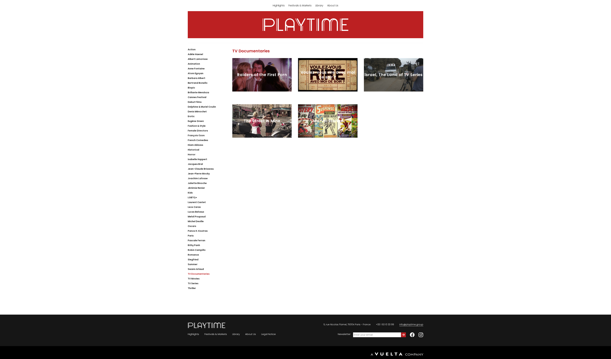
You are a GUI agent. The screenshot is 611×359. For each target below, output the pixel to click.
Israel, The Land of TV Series (394, 74)
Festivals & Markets (300, 5)
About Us (332, 5)
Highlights (279, 5)
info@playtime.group (411, 324)
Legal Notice (268, 334)
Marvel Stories (328, 121)
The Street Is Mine (262, 121)
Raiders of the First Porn (262, 74)
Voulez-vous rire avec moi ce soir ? (328, 75)
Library (319, 5)
